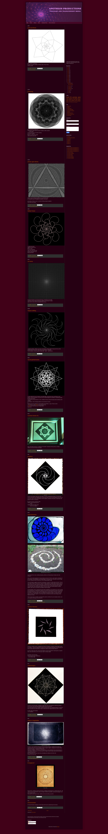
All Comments (31, 823)
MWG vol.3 (69, 143)
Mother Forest (31, 211)
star (31, 69)
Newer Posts (30, 810)
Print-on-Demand (52, 22)
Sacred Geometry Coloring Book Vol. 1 (73, 147)
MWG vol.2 (69, 142)
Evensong (30, 91)
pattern (76, 98)
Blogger (58, 826)
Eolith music (69, 106)
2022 (68, 67)
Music (39, 22)
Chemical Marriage (70, 109)
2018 (68, 72)
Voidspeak (68, 140)
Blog (27, 22)
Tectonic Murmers (32, 606)
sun (72, 99)
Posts (30, 821)
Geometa (68, 136)
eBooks (35, 22)
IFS (71, 97)
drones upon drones (33, 161)
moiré (74, 99)
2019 (68, 71)
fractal (67, 97)
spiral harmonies (32, 514)
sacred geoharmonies (33, 359)
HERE (37, 404)
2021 (68, 68)
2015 (68, 76)
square (67, 100)
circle (31, 206)
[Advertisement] (45, 80)
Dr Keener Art (69, 108)
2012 (68, 80)
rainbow (70, 99)
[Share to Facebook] (41, 68)
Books (31, 22)
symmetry (34, 69)
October (69, 87)
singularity (32, 256)
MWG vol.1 (69, 141)
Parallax (68, 107)
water (76, 99)
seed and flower (32, 28)
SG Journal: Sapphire (70, 153)
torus (73, 98)
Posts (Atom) (34, 812)
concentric (33, 206)
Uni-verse (30, 261)
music (70, 100)
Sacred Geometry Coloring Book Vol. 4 (73, 151)
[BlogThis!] (38, 68)
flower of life (68, 101)
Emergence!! (31, 763)
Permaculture (69, 115)
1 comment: (33, 796)
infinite (76, 100)
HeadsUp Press (44, 22)
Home (47, 810)
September (70, 88)
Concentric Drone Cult (70, 114)
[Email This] (37, 68)
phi (30, 69)
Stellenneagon (31, 665)
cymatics (79, 99)
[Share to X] (39, 68)
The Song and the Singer (71, 137)
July (69, 91)
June (69, 92)
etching (31, 758)
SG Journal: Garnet (70, 152)
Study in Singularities (33, 720)
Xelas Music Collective (70, 110)
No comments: (34, 68)
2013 (68, 79)
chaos (67, 99)
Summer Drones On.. (33, 415)
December (70, 83)
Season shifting (32, 310)
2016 (68, 75)
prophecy (30, 456)
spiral (35, 256)
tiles (71, 101)
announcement (32, 802)
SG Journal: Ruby (70, 154)
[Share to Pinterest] (42, 68)
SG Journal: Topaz (70, 155)
